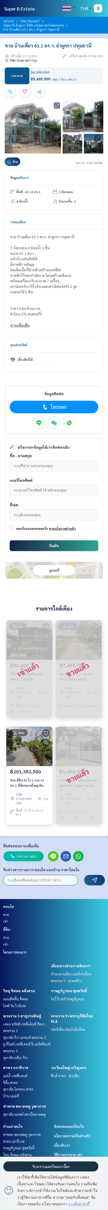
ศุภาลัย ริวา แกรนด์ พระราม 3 (24, 1037)
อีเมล (14, 504)
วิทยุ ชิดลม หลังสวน (19, 990)
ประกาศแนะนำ (30, 21)
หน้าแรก (8, 21)
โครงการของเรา (15, 952)
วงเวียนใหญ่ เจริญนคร (69, 1067)
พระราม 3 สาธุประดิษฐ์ (22, 1015)
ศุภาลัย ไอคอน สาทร (18, 1089)
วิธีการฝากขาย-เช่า (68, 1154)
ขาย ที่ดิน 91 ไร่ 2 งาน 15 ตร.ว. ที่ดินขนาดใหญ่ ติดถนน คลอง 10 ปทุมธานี (27, 783)
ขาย (6, 914)
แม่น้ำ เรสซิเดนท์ (15, 1075)
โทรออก (59, 407)
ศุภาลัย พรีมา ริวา (15, 1057)
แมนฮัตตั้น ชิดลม (15, 998)
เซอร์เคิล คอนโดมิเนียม (68, 1029)
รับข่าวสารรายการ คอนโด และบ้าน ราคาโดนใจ (41, 869)
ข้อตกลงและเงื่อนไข (69, 1126)
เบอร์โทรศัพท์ (21, 480)
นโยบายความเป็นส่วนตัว (72, 1135)
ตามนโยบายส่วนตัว (62, 528)
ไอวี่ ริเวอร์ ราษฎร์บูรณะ (67, 998)
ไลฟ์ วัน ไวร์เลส (14, 1005)
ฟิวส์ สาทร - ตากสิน (65, 1075)
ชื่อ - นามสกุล (21, 455)
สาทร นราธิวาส (15, 1067)
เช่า (5, 921)
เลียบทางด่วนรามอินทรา (71, 965)
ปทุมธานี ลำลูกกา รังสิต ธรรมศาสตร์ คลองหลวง (33, 25)
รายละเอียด (18, 222)
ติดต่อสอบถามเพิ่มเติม (21, 845)
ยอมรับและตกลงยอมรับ (32, 528)
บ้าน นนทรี (11, 1095)
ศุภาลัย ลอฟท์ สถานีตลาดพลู (24, 1114)
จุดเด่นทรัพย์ (18, 345)
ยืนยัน (54, 545)
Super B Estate (19, 9)
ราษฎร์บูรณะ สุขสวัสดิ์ (69, 990)
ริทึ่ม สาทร (10, 1082)
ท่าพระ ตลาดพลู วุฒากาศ (24, 1106)
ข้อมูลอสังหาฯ (19, 178)
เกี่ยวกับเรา (62, 1145)
